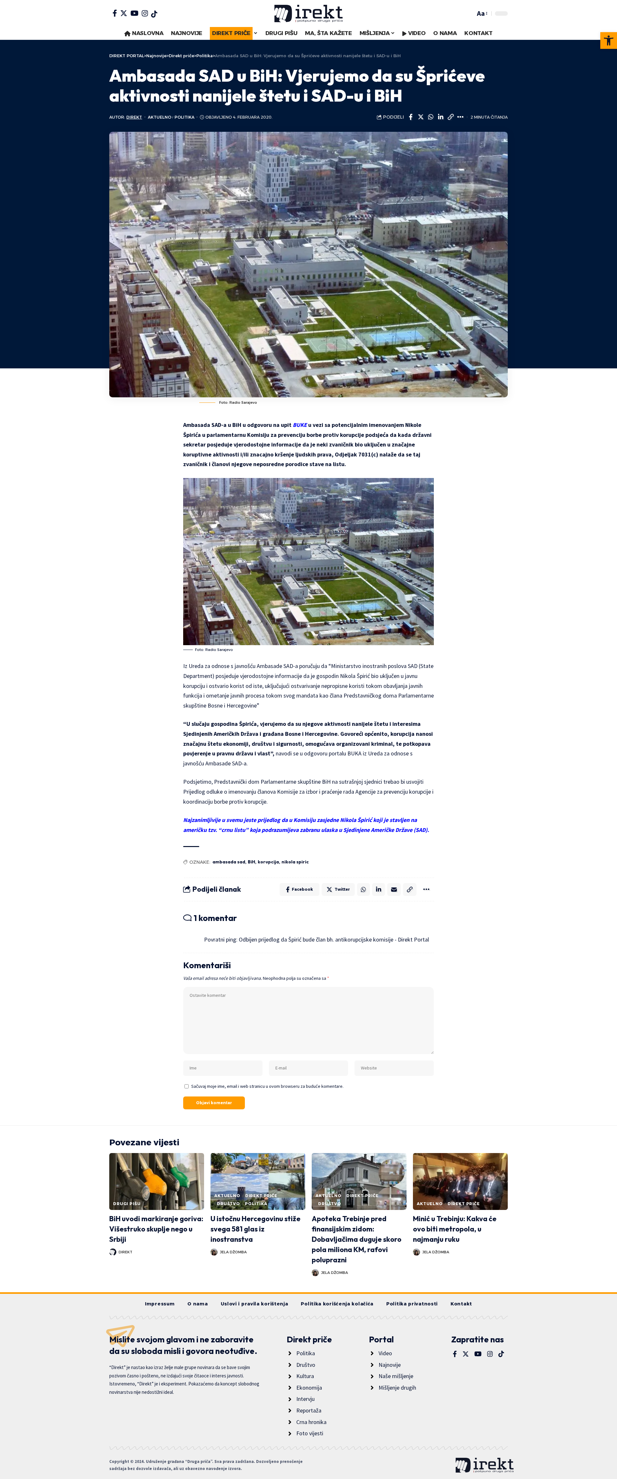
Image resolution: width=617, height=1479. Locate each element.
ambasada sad (228, 862)
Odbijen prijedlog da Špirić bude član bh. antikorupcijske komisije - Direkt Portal (334, 939)
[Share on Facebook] (410, 117)
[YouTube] (134, 13)
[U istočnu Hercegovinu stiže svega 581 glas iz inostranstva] (257, 1181)
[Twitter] (124, 13)
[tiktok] (154, 14)
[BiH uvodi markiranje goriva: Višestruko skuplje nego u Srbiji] (156, 1181)
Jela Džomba (233, 1252)
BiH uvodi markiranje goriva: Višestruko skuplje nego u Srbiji (156, 1229)
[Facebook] (115, 13)
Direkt (134, 117)
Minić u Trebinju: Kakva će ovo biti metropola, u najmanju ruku (454, 1229)
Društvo (228, 1203)
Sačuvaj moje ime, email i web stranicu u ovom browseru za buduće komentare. (267, 1086)
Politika (184, 117)
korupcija (268, 862)
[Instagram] (144, 13)
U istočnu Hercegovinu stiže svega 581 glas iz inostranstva (255, 1229)
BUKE (300, 424)
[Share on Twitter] (420, 117)
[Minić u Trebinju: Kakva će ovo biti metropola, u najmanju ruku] (460, 1181)
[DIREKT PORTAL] (308, 13)
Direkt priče (261, 1195)
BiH (251, 862)
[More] (460, 117)
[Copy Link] (450, 117)
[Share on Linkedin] (440, 117)
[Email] (394, 889)
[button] (608, 40)
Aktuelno (159, 117)
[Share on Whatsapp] (430, 117)
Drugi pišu (126, 1203)
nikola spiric (295, 862)
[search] (469, 13)
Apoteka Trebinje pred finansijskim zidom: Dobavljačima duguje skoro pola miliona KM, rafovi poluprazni (356, 1239)
